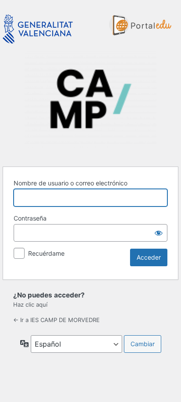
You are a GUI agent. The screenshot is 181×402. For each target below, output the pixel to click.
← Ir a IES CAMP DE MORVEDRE (56, 319)
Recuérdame (46, 253)
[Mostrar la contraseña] (158, 233)
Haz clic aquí (30, 304)
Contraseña (30, 218)
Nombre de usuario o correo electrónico (70, 183)
